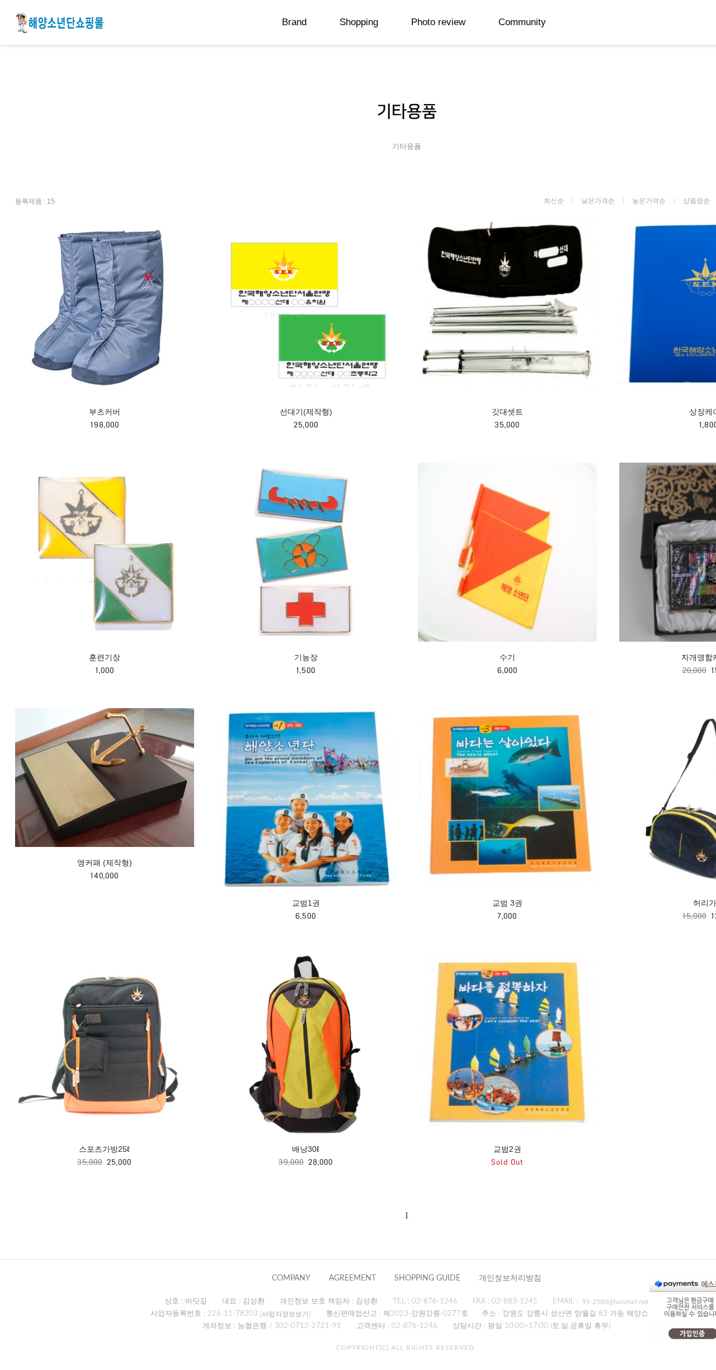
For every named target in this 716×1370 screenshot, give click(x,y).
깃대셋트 (507, 411)
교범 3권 (507, 902)
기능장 (306, 657)
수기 (507, 657)
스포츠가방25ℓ (104, 1149)
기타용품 (406, 146)
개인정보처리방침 (510, 1278)
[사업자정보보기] (285, 1314)
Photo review (438, 22)
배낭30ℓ (305, 1149)
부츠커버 (104, 411)
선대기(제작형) (306, 411)
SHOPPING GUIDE (427, 1278)
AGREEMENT (352, 1278)
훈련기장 (104, 657)
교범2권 (507, 1149)
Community (522, 22)
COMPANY (291, 1278)
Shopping (359, 22)
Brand (294, 22)
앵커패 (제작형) (104, 862)
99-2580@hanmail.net (615, 1301)
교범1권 (306, 902)
